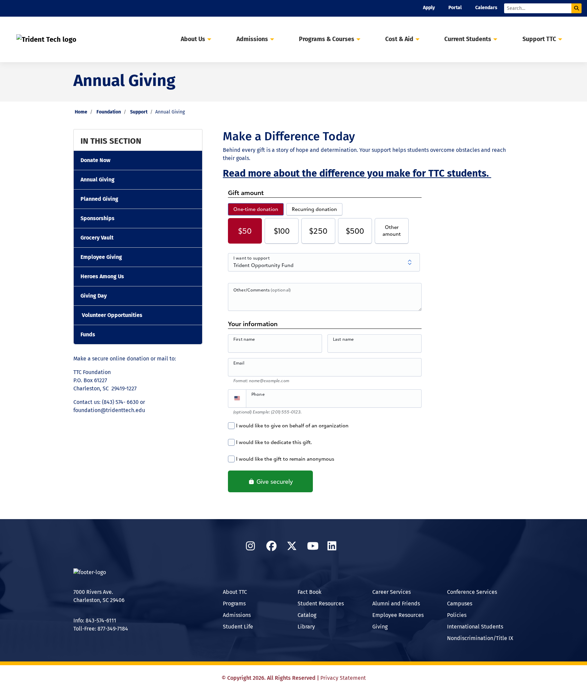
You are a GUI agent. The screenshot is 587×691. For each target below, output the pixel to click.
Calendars (486, 8)
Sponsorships (97, 218)
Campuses (459, 603)
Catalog (307, 615)
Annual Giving (97, 179)
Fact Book (309, 592)
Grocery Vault (97, 237)
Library (306, 626)
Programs (234, 603)
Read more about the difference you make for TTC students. (357, 173)
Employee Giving (101, 257)
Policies (456, 615)
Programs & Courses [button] (326, 39)
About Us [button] (193, 39)
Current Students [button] (467, 39)
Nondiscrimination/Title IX (480, 638)
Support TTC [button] (539, 39)
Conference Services (472, 592)
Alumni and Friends (396, 603)
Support (138, 112)
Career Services (391, 592)
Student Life (238, 626)
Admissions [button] (252, 39)
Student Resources (321, 603)
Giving (380, 626)
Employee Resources (398, 615)
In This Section (111, 141)
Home (81, 112)
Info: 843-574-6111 (94, 620)
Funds (88, 334)
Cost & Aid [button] (399, 39)
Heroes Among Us (102, 276)
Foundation (108, 112)
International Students (475, 626)
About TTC (235, 592)
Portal (455, 8)
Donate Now (95, 160)
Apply (429, 8)
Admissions (237, 615)
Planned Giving (99, 199)
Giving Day (94, 296)
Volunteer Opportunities (112, 315)
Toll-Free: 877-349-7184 (100, 628)
